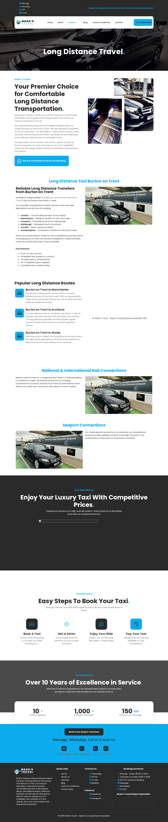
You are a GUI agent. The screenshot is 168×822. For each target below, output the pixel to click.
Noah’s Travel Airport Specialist (133, 794)
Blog (85, 22)
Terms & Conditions (101, 22)
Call (95, 755)
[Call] (95, 748)
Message (64, 755)
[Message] (64, 748)
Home (50, 22)
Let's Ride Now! (143, 22)
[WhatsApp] (81, 748)
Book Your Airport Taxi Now (84, 731)
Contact (119, 22)
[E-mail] (105, 748)
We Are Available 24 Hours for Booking (44, 160)
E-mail (106, 755)
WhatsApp (82, 755)
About (60, 22)
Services (72, 22)
